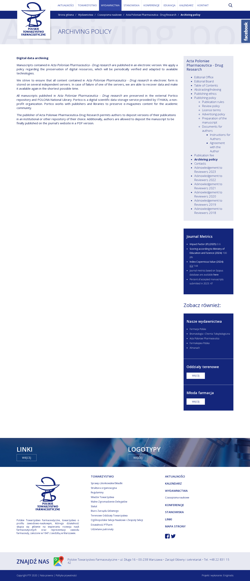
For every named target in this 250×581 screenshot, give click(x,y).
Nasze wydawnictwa (204, 321)
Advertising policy (213, 114)
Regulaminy (97, 492)
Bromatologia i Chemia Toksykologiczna (210, 333)
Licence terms (211, 110)
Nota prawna (46, 575)
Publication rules (213, 102)
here (216, 274)
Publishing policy (205, 98)
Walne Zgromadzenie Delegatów (109, 501)
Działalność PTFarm (101, 524)
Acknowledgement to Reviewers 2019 (208, 202)
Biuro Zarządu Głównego (105, 511)
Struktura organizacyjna (104, 488)
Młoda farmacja (200, 392)
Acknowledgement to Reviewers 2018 (208, 211)
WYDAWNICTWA (110, 5)
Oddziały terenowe (203, 366)
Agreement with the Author (217, 147)
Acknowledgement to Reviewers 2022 (208, 178)
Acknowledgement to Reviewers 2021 (208, 186)
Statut (94, 506)
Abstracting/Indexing (207, 89)
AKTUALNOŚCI (66, 5)
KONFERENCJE (152, 5)
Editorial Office (203, 77)
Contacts (200, 163)
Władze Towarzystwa (102, 497)
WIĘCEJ (195, 375)
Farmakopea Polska (200, 343)
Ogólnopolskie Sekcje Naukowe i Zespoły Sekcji (117, 520)
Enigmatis (228, 575)
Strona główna (66, 14)
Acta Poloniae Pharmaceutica (204, 338)
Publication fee (204, 155)
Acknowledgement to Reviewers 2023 (208, 170)
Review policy (211, 106)
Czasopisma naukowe (109, 14)
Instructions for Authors (220, 137)
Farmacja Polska (198, 329)
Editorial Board (204, 81)
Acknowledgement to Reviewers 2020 (208, 194)
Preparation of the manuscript (214, 120)
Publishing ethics (205, 93)
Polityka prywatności (66, 575)
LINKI (168, 519)
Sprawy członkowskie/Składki (106, 483)
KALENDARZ (186, 5)
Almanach (195, 348)
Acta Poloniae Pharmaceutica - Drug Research (151, 14)
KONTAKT (203, 5)
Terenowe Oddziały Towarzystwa (109, 515)
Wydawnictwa (85, 14)
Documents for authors (212, 128)
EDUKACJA (169, 5)
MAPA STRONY (175, 526)
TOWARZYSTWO (87, 5)
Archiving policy (206, 159)
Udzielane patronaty (102, 529)
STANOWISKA (131, 5)
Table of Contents (206, 85)
